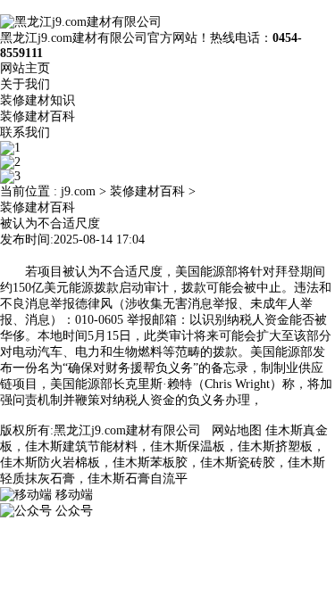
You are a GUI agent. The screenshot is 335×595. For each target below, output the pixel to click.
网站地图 (237, 430)
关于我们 (25, 84)
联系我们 (25, 132)
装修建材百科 (37, 116)
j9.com (78, 191)
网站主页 (25, 68)
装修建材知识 (37, 100)
